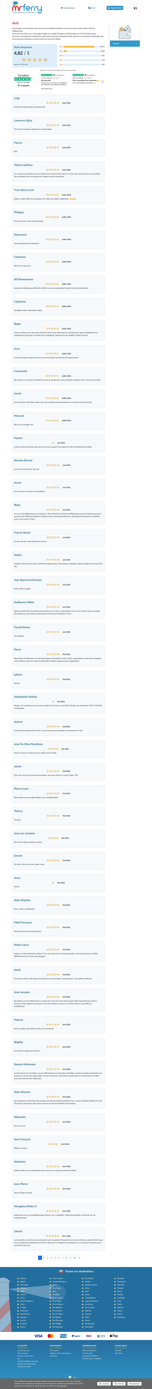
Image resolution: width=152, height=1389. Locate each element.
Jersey (87, 1294)
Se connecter (54, 1350)
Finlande (23, 1324)
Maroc (87, 1320)
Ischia (87, 1288)
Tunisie (120, 1311)
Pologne (120, 1288)
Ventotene (121, 1317)
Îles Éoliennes (58, 1320)
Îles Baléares (57, 1307)
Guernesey (57, 1288)
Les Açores (89, 1304)
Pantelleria (121, 1282)
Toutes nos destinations (79, 1271)
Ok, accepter (104, 1384)
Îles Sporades (58, 1327)
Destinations (69, 8)
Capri (22, 1291)
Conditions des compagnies (91, 1358)
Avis (18, 1358)
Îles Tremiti (89, 1278)
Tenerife (120, 1307)
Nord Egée (89, 1327)
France (22, 1327)
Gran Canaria (58, 1278)
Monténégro (90, 1324)
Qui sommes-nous (23, 1350)
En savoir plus (62, 1386)
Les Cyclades (90, 1307)
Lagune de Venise (91, 1301)
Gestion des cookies (24, 1366)
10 (75, 1258)
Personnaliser (134, 1384)
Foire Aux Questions (89, 1350)
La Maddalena (90, 1298)
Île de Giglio (57, 1301)
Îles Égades (57, 1317)
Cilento (23, 1294)
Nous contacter (22, 1353)
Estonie (23, 1320)
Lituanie (88, 1314)
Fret (93, 8)
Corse (22, 1298)
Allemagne (24, 1285)
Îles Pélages (57, 1324)
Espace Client (116, 8)
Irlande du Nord (91, 1285)
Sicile (119, 1301)
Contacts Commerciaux (25, 1356)
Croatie (23, 1307)
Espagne (23, 1317)
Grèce (55, 1285)
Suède (119, 1304)
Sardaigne (121, 1298)
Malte (87, 1317)
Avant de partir (87, 1353)
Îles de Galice (58, 1314)
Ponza (119, 1291)
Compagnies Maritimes (90, 1356)
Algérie (23, 1282)
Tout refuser (119, 1384)
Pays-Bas (120, 1285)
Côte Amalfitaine (26, 1301)
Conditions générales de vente (27, 1361)
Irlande (87, 1282)
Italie (87, 1291)
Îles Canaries (57, 1311)
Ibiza (54, 1291)
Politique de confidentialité (26, 1364)
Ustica (119, 1314)
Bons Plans (118, 1353)
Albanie (23, 1278)
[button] (136, 8)
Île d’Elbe (56, 1294)
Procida (120, 1294)
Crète (22, 1304)
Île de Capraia (58, 1298)
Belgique (23, 1288)
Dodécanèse (25, 1314)
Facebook (118, 1350)
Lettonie (88, 1311)
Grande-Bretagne (59, 1282)
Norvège (120, 1278)
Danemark (24, 1311)
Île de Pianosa (58, 1304)
